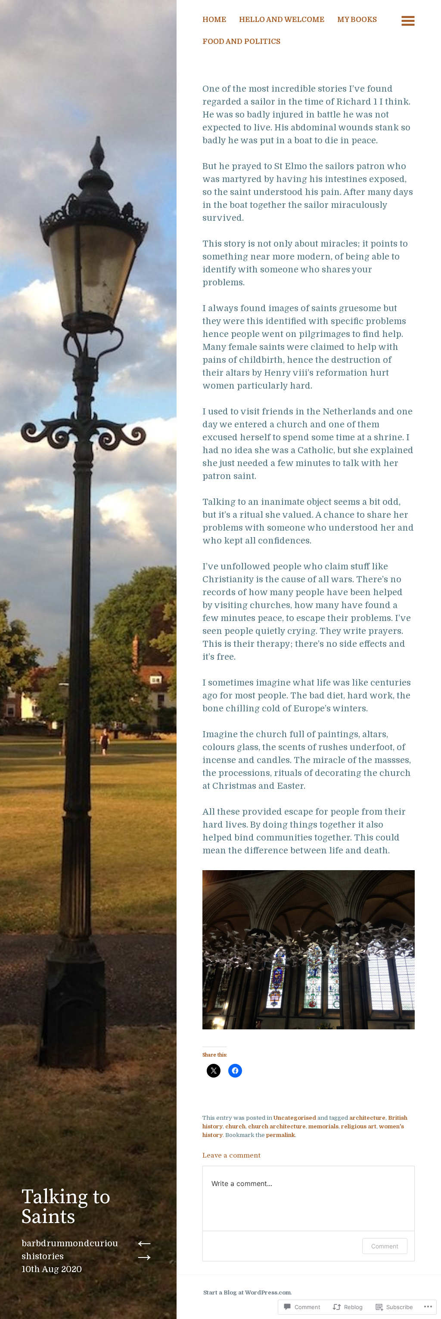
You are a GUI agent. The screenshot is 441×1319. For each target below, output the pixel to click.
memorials (323, 1126)
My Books (357, 19)
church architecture (277, 1126)
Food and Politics (241, 41)
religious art (358, 1126)
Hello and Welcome (281, 19)
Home (214, 19)
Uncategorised (294, 1118)
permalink (280, 1135)
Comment (384, 1246)
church (235, 1126)
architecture (367, 1118)
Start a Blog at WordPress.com (247, 1292)
